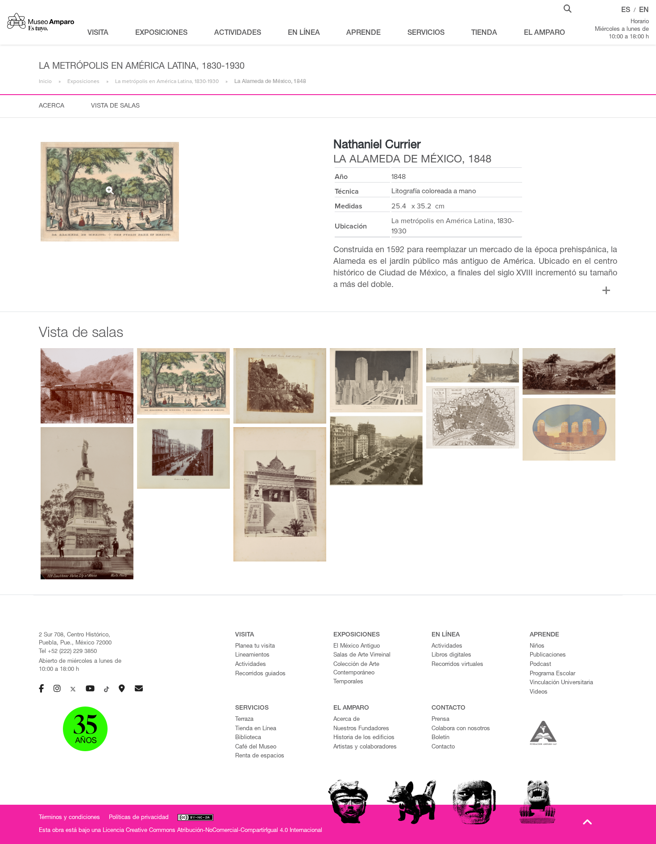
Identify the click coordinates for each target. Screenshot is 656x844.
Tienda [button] (484, 33)
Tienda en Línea (255, 729)
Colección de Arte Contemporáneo (356, 669)
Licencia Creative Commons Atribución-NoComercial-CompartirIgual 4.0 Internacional (212, 831)
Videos (539, 692)
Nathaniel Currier (377, 145)
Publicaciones (548, 655)
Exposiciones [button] (161, 33)
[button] (568, 8)
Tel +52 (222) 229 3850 (68, 652)
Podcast (540, 665)
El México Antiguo (356, 646)
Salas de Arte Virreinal (361, 655)
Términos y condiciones (69, 818)
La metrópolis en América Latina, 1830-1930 (167, 81)
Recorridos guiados (260, 674)
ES (625, 10)
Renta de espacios (259, 756)
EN (644, 10)
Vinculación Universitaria (561, 683)
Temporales (348, 682)
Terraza (244, 720)
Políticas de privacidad (139, 818)
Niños (537, 646)
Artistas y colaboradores (365, 747)
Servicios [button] (425, 33)
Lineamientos (252, 655)
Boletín (440, 738)
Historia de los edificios (363, 738)
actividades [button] (237, 33)
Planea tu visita (255, 646)
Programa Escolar (552, 674)
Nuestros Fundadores (361, 729)
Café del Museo (255, 747)
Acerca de (346, 720)
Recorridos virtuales (457, 665)
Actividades (250, 665)
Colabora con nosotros (461, 729)
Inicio (45, 81)
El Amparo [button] (544, 33)
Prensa (440, 720)
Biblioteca (248, 738)
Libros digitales (451, 655)
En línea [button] (304, 33)
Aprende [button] (363, 33)
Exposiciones (83, 81)
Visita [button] (97, 33)
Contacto (443, 747)
